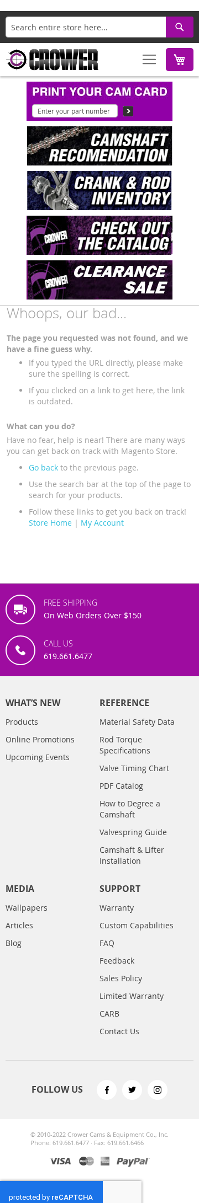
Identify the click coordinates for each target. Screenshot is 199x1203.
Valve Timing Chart (134, 768)
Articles (19, 925)
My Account (102, 522)
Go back (43, 467)
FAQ (107, 943)
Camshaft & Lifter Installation (132, 855)
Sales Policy (121, 978)
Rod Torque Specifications (125, 745)
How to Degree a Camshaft (130, 809)
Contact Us (119, 1031)
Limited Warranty (132, 996)
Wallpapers (27, 907)
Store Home (50, 522)
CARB (109, 1013)
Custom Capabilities (137, 925)
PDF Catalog (121, 785)
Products (22, 722)
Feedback (117, 960)
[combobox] (99, 27)
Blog (14, 943)
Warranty (117, 907)
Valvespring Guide (133, 832)
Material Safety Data (137, 722)
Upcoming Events (38, 757)
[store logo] (53, 60)
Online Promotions (40, 739)
